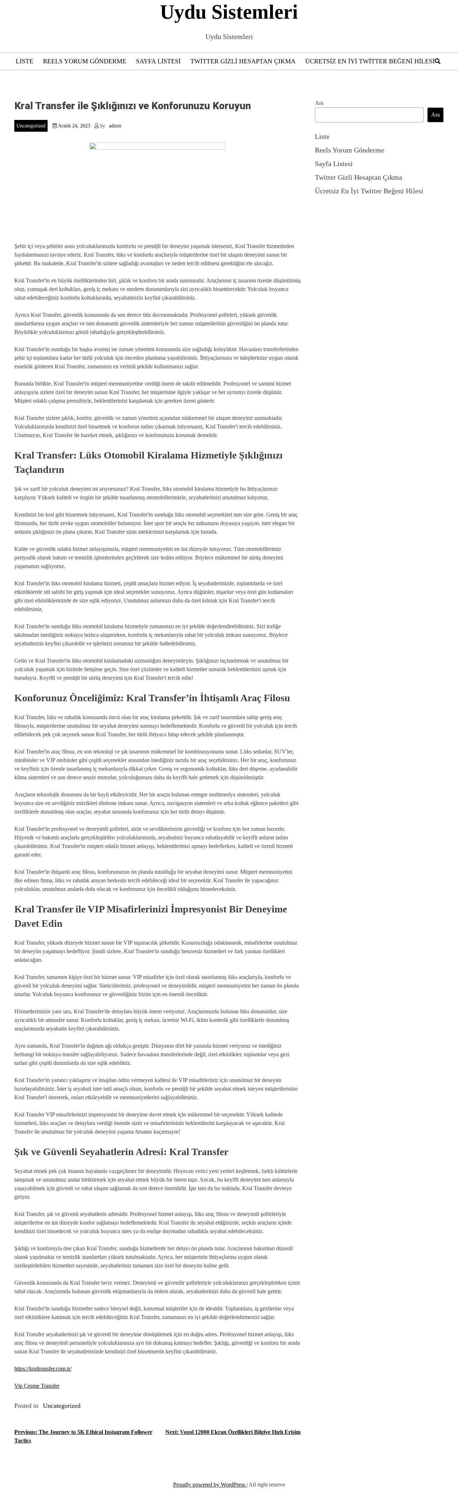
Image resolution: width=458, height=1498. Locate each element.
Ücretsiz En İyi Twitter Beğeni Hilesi (370, 61)
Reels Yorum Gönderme (84, 61)
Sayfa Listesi (158, 61)
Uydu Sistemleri (229, 12)
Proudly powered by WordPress (210, 1485)
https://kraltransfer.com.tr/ (43, 1369)
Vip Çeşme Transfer (36, 1386)
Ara (319, 103)
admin (115, 126)
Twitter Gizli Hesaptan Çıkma (243, 61)
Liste (24, 61)
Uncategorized (30, 126)
